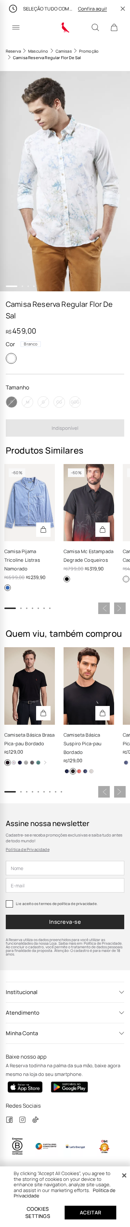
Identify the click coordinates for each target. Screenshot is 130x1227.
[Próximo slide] (120, 608)
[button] (65, 181)
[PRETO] (67, 579)
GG (59, 402)
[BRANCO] (11, 358)
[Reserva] (65, 27)
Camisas (64, 51)
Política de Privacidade (27, 849)
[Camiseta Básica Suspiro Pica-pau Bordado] (89, 686)
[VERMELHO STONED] (79, 771)
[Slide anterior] (104, 608)
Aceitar (90, 1212)
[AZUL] (7, 588)
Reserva (13, 51)
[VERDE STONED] (38, 762)
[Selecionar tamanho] (43, 529)
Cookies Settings (37, 1212)
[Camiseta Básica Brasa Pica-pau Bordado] (29, 686)
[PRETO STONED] (32, 762)
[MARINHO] (20, 762)
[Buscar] (95, 27)
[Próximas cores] (45, 762)
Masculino (38, 51)
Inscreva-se (65, 922)
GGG (75, 402)
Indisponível (65, 428)
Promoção (89, 51)
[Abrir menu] (16, 27)
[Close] (124, 1175)
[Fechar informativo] (123, 8)
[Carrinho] (114, 27)
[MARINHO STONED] (85, 771)
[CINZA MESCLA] (26, 762)
